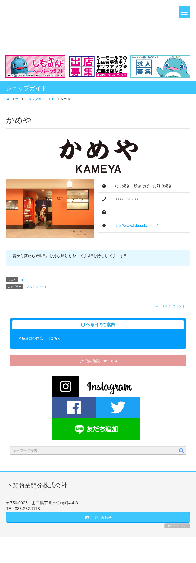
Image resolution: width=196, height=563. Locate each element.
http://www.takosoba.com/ (136, 226)
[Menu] (184, 12)
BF (23, 280)
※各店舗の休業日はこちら (39, 338)
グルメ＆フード (36, 287)
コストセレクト (173, 306)
